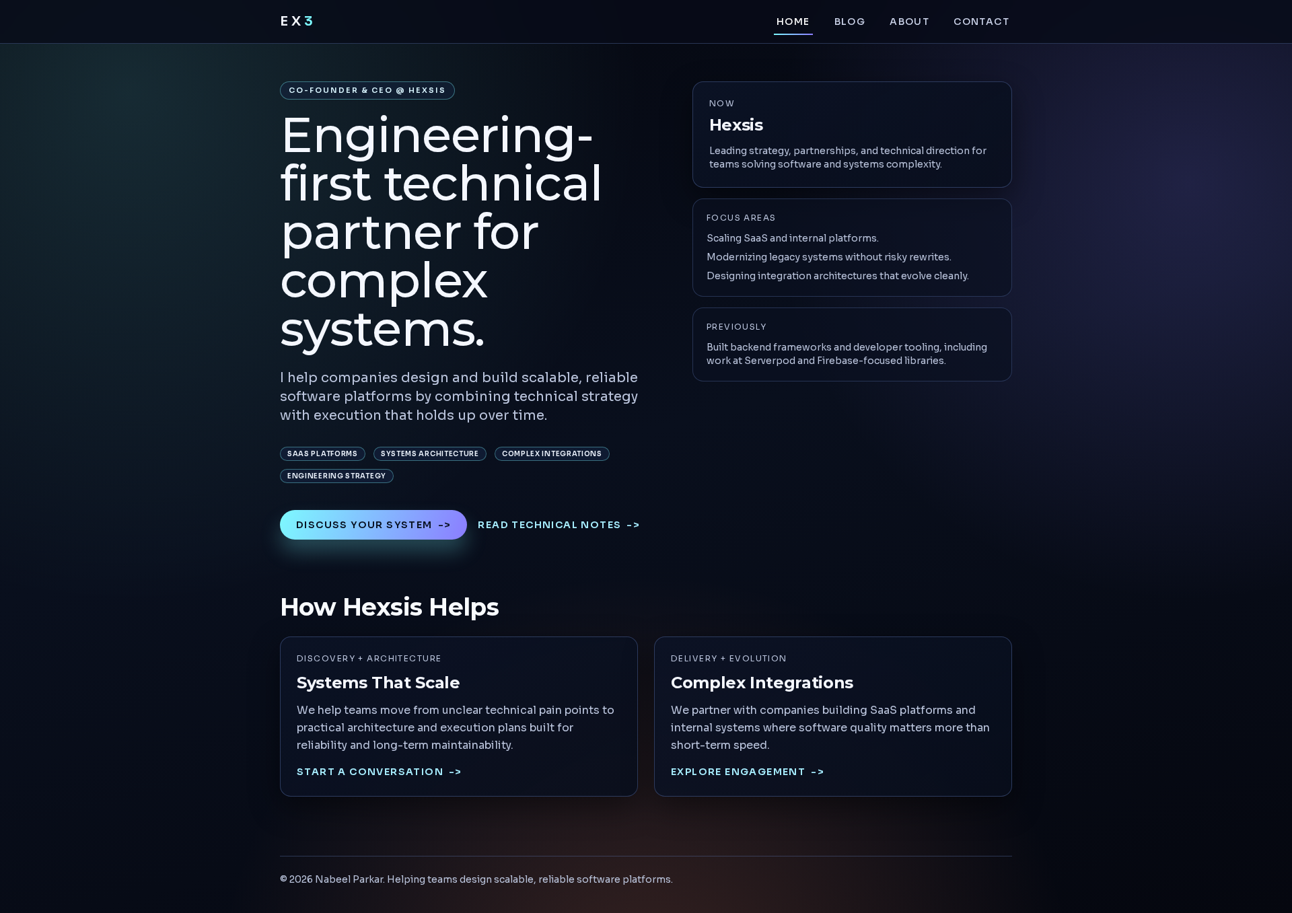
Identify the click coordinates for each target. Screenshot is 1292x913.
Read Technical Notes (559, 525)
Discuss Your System (373, 525)
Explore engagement (747, 772)
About (909, 21)
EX (298, 21)
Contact (981, 21)
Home (793, 21)
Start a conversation (379, 772)
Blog (850, 21)
